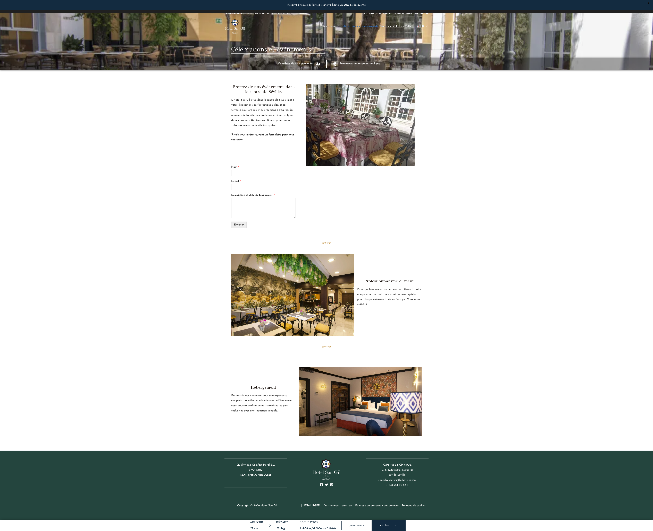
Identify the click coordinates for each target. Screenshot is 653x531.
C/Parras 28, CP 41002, (397, 465)
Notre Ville (403, 26)
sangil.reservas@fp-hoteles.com (244, 12)
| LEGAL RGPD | (311, 505)
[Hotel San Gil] (235, 26)
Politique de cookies (413, 505)
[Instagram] (421, 12)
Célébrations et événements (359, 26)
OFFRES (369, 12)
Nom (235, 167)
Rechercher (388, 525)
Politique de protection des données (377, 505)
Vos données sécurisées (338, 505)
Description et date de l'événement (253, 195)
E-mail (236, 181)
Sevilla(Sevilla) (397, 475)
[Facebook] (416, 12)
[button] (337, 26)
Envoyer (239, 224)
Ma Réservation (402, 12)
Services (385, 26)
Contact (383, 12)
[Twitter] (427, 12)
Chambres (328, 26)
